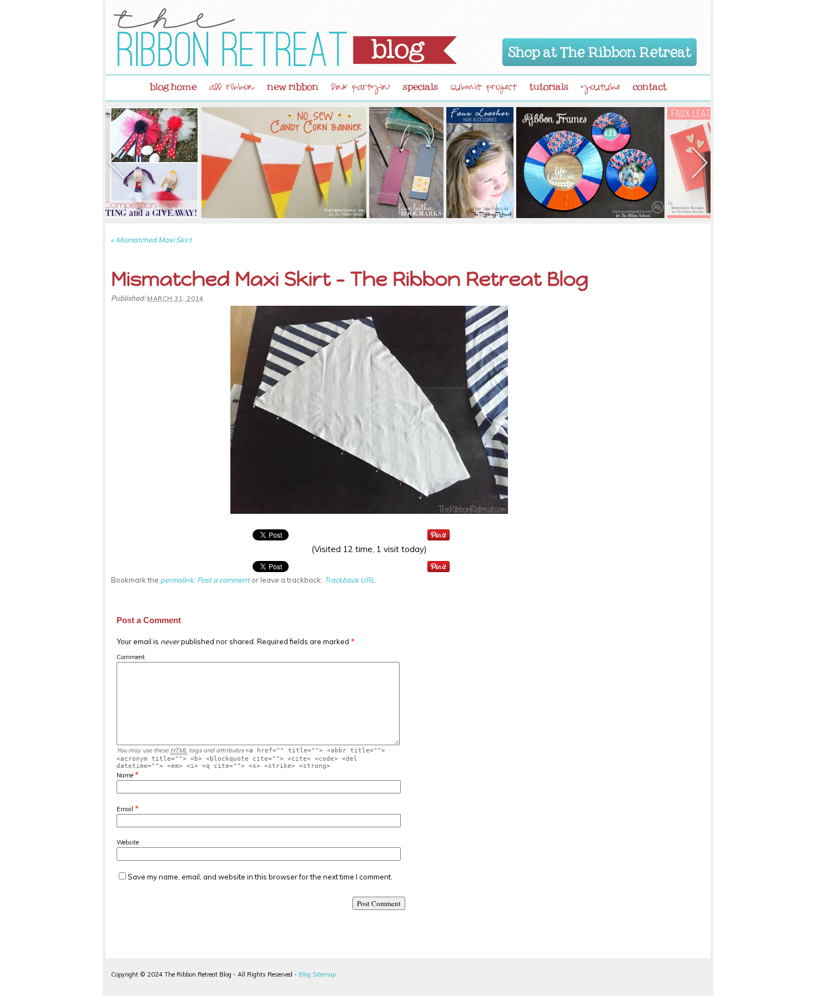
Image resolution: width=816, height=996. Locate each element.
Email (125, 809)
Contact (650, 84)
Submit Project (484, 88)
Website (128, 842)
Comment (131, 657)
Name (125, 775)
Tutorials (549, 84)
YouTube (600, 88)
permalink (177, 579)
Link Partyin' (360, 88)
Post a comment (223, 579)
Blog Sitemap (317, 974)
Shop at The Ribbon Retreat (599, 50)
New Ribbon (293, 84)
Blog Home (173, 84)
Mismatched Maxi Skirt (151, 239)
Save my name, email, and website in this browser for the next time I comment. (260, 876)
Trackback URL (349, 579)
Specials (420, 84)
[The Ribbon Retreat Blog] (285, 37)
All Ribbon (231, 88)
